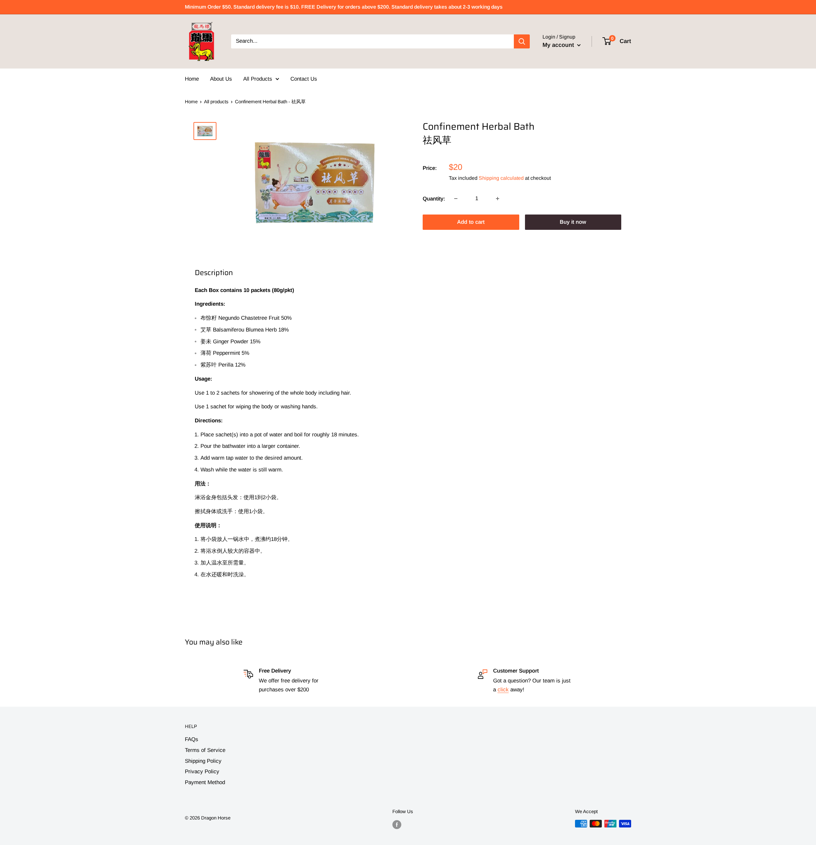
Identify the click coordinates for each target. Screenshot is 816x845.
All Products (257, 79)
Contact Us (303, 79)
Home (192, 79)
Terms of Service (205, 750)
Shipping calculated (501, 177)
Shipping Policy (203, 761)
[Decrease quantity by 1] (456, 198)
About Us (221, 79)
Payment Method (205, 782)
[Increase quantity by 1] (497, 198)
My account (559, 45)
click (503, 690)
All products (216, 101)
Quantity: (434, 198)
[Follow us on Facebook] (396, 824)
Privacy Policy (202, 772)
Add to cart (470, 222)
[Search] (522, 41)
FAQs (191, 739)
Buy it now (573, 222)
